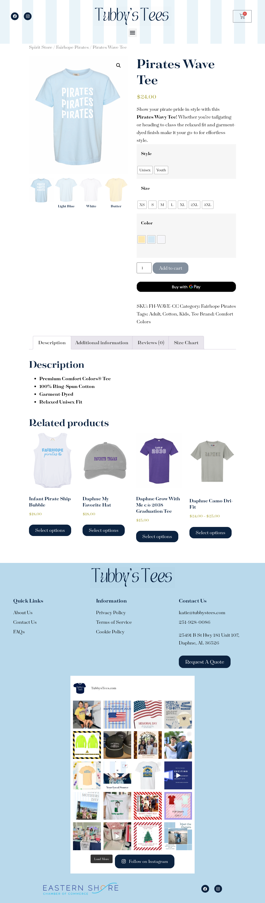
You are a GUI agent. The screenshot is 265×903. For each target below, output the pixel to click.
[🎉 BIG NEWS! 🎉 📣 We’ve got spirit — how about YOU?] (148, 775)
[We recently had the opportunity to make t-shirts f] (87, 715)
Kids (184, 314)
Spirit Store (40, 47)
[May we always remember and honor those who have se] (148, 715)
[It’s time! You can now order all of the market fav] (178, 806)
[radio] (145, 170)
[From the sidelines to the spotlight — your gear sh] (178, 745)
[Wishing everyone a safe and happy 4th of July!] (117, 715)
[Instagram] (28, 16)
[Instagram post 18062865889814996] (117, 836)
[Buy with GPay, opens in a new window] (186, 287)
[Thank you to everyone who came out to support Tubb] (87, 836)
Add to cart (170, 268)
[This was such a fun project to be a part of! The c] (117, 806)
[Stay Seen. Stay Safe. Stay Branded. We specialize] (87, 745)
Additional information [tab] (101, 342)
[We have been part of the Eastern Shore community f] (178, 836)
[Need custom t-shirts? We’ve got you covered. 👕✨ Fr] (178, 715)
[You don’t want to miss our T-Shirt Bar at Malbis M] (148, 836)
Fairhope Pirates (72, 47)
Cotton (170, 314)
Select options (50, 530)
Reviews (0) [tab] (151, 342)
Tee (195, 314)
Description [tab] (52, 342)
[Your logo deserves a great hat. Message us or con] (117, 745)
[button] (132, 32)
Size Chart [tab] (186, 342)
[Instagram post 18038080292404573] (178, 775)
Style (146, 153)
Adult (154, 314)
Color (147, 223)
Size (145, 188)
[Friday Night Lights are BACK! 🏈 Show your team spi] (117, 775)
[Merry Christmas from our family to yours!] (148, 806)
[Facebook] (15, 16)
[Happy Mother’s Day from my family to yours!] (87, 806)
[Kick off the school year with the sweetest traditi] (87, 775)
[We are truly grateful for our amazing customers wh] (148, 745)
